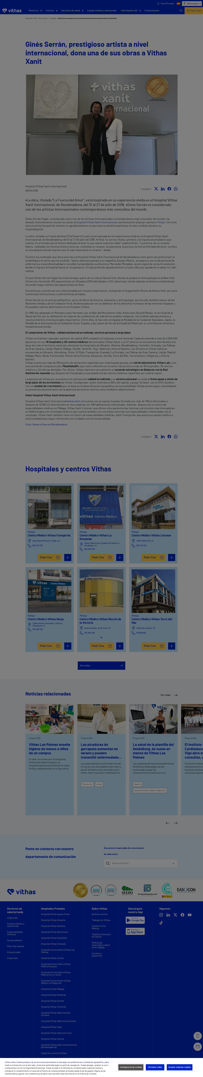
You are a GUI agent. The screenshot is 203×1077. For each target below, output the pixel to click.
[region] (101, 1067)
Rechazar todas (155, 1067)
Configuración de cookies (131, 1067)
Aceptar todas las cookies (179, 1067)
